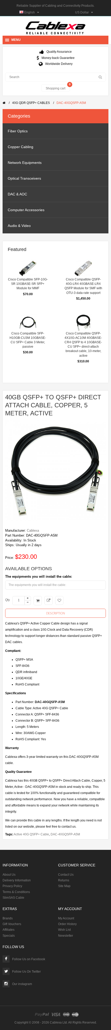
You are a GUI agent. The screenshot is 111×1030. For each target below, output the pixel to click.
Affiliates (8, 930)
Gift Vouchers (12, 924)
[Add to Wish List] (59, 600)
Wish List (64, 930)
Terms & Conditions (16, 892)
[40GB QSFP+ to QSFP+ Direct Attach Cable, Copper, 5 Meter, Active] (55, 470)
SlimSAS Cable (13, 897)
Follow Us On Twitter (26, 971)
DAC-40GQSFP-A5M (71, 103)
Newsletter (65, 935)
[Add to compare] (48, 600)
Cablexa (33, 530)
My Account (66, 918)
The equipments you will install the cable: (38, 576)
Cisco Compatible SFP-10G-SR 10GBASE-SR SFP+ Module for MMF (28, 284)
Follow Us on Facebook (28, 959)
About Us (9, 874)
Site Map (64, 886)
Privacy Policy (12, 886)
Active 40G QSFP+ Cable (31, 834)
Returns (63, 880)
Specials (9, 935)
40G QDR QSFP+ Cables (31, 103)
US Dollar (83, 12)
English (30, 12)
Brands (8, 918)
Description (55, 613)
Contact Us (66, 874)
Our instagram (22, 984)
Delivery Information (17, 880)
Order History (67, 924)
